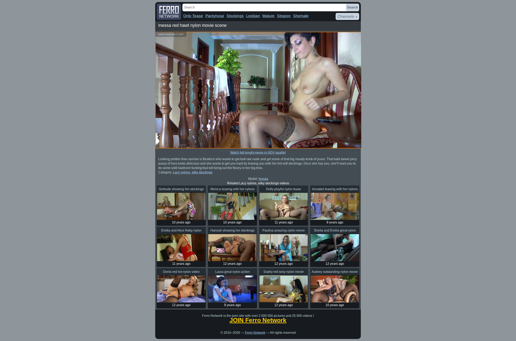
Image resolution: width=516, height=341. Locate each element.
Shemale (301, 16)
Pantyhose (214, 16)
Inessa (263, 178)
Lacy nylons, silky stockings (192, 172)
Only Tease (193, 16)
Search (352, 7)
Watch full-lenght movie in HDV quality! (258, 152)
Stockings (235, 16)
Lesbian (253, 16)
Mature (268, 16)
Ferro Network (255, 332)
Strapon (284, 16)
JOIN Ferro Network (258, 320)
